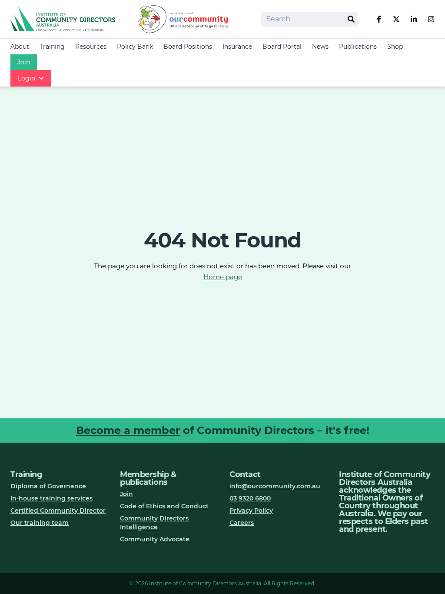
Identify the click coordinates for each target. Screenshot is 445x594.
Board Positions (187, 46)
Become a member (128, 430)
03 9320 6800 (250, 498)
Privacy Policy (251, 510)
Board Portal (282, 46)
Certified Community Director (58, 510)
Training (52, 46)
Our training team (39, 523)
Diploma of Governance (48, 486)
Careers (241, 523)
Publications (358, 46)
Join (23, 62)
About (19, 46)
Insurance (237, 46)
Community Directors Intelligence (154, 522)
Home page (222, 277)
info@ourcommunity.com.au (274, 486)
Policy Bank (135, 46)
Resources (90, 46)
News (320, 46)
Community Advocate (154, 539)
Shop (395, 46)
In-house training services (51, 498)
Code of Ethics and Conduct (164, 506)
